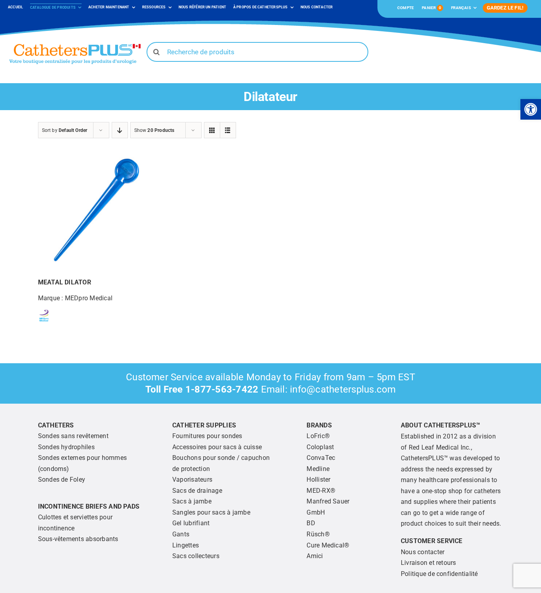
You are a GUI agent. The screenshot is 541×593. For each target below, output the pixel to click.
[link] (530, 109)
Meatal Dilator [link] (64, 282)
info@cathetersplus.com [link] (343, 389)
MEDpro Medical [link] (88, 298)
